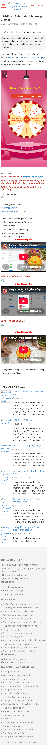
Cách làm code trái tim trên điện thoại (28, 472)
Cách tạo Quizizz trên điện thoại (19, 682)
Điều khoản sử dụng (13, 586)
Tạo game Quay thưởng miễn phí (19, 651)
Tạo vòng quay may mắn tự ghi (18, 611)
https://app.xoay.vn (33, 176)
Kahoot (7, 718)
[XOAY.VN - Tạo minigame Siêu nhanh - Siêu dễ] (17, 6)
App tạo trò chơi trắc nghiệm (18, 729)
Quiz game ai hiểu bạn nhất (17, 675)
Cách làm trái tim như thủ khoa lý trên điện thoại (28, 500)
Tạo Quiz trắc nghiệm (14, 715)
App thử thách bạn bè (14, 679)
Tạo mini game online (14, 707)
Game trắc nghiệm (12, 725)
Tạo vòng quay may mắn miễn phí (20, 625)
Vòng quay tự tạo (11, 629)
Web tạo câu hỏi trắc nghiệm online (21, 704)
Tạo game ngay (37, 5)
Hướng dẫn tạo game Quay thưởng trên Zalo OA (25, 528)
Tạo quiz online (11, 671)
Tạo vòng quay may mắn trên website (22, 607)
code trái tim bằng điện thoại (26, 445)
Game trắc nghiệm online (16, 711)
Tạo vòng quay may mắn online (18, 643)
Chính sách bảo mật (13, 590)
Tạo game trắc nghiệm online (18, 736)
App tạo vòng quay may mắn (17, 618)
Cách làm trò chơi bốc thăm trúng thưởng (23, 57)
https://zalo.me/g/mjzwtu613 (22, 662)
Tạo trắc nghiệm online (15, 693)
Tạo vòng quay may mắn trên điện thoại (23, 622)
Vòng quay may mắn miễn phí (18, 633)
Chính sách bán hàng (13, 594)
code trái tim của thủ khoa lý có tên (27, 393)
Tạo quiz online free (13, 689)
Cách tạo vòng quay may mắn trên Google (24, 640)
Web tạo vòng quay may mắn (17, 615)
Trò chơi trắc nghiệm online (17, 697)
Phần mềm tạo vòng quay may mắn (20, 604)
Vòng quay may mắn (13, 636)
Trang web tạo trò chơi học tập (19, 722)
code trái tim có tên (22, 419)
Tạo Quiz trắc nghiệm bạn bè (18, 700)
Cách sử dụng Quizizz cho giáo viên (21, 686)
